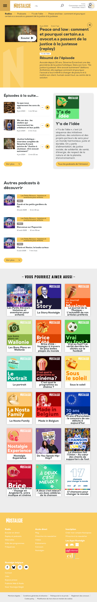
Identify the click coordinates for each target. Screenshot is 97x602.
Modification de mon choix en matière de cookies (54, 599)
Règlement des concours (80, 596)
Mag (37, 533)
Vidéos (38, 540)
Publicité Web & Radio (14, 583)
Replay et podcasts (13, 536)
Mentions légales (14, 596)
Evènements (40, 543)
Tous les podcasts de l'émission (73, 164)
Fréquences (10, 547)
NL (36, 6)
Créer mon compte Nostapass (78, 533)
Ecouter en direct (12, 533)
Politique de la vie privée (59, 596)
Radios (8, 14)
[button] (13, 164)
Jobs (7, 576)
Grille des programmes (14, 543)
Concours (39, 547)
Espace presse (11, 580)
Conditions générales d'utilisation (35, 596)
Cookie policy (29, 599)
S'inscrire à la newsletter (45, 536)
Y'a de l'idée (37, 14)
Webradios (9, 540)
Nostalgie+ (39, 550)
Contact (8, 573)
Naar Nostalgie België (14, 587)
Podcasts (21, 14)
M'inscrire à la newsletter (76, 536)
